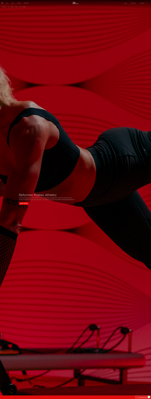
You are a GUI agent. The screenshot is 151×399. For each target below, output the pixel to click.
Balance (24, 6)
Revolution (26, 3)
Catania (12, 6)
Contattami (142, 3)
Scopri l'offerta (23, 203)
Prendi (142, 397)
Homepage (4, 6)
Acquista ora (133, 3)
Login (126, 3)
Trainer (19, 3)
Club (7, 3)
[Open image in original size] (75, 3)
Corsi (13, 3)
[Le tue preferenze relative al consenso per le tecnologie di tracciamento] (149, 397)
